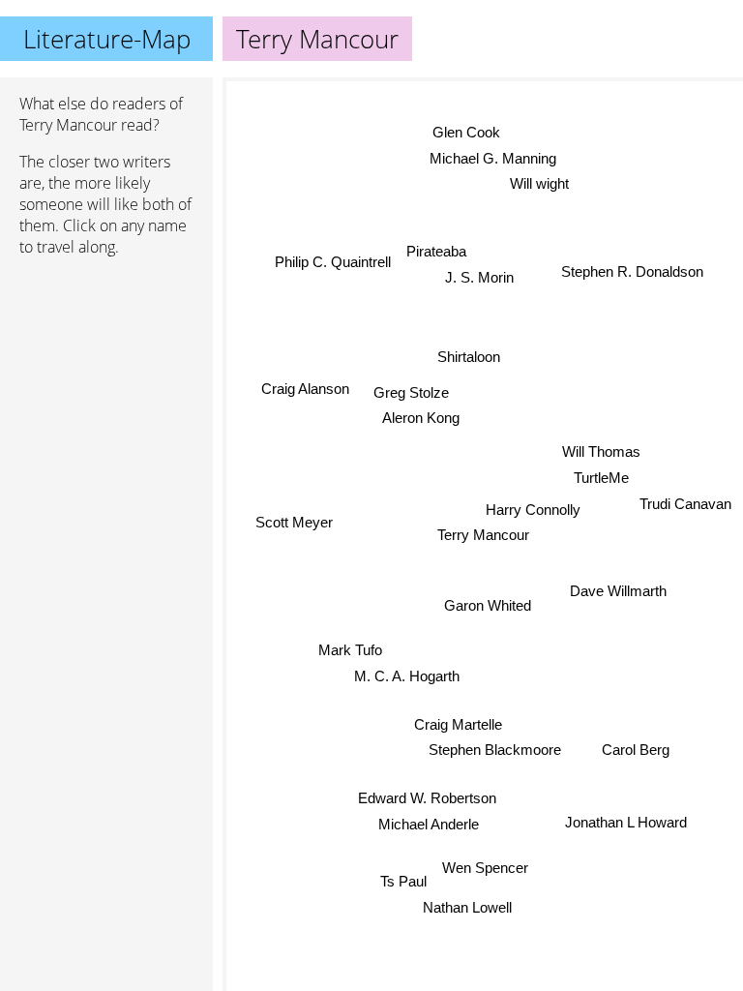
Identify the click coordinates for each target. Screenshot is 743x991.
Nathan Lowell (468, 907)
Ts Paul (403, 881)
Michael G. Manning (492, 158)
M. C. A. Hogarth (407, 676)
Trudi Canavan (685, 503)
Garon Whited (486, 605)
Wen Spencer (485, 867)
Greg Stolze (410, 393)
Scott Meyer (294, 519)
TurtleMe (601, 477)
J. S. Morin (480, 277)
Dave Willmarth (618, 592)
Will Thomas (601, 451)
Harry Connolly (533, 509)
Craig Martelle (458, 724)
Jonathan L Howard (626, 823)
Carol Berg (635, 748)
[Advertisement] (106, 374)
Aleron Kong (421, 418)
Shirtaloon (468, 356)
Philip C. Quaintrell (333, 263)
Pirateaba (436, 251)
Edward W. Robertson (427, 799)
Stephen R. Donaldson (633, 272)
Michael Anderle (428, 824)
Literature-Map (107, 38)
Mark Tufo (350, 650)
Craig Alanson (305, 385)
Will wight (538, 183)
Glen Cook (465, 132)
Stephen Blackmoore (495, 750)
